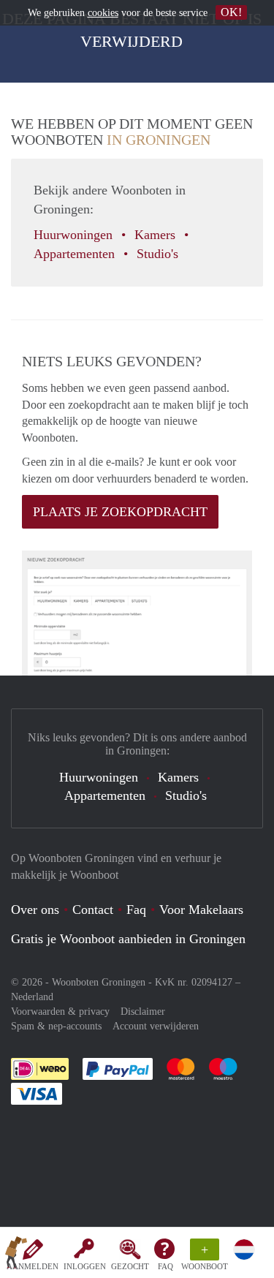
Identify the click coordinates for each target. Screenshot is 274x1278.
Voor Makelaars (201, 909)
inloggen (85, 1266)
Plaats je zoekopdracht (120, 511)
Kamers (156, 234)
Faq (136, 909)
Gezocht (130, 1266)
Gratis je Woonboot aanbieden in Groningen (128, 938)
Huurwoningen (75, 234)
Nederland (32, 996)
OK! (231, 12)
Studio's (159, 253)
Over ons (35, 909)
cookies (103, 12)
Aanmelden (32, 1266)
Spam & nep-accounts (56, 1026)
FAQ (165, 1266)
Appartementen (76, 253)
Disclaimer (143, 1011)
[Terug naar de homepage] (16, 1255)
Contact (92, 909)
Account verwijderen (156, 1026)
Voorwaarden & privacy (60, 1011)
